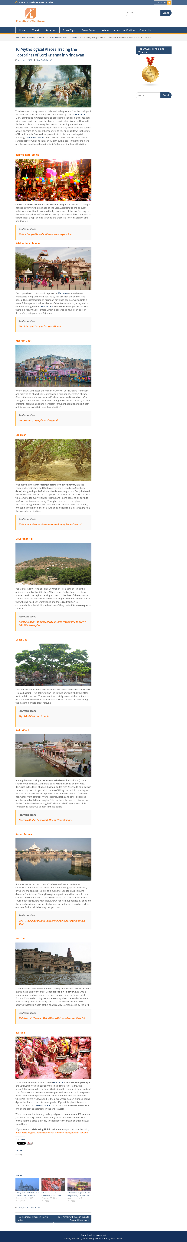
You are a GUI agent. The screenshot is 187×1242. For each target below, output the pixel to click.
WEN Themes (116, 1238)
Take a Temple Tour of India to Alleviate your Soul (45, 234)
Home (22, 30)
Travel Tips (69, 30)
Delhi (30, 137)
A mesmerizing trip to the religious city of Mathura (78, 1194)
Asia (104, 30)
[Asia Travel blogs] (150, 86)
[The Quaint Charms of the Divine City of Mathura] (27, 1184)
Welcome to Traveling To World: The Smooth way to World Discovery (46, 37)
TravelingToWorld (43, 60)
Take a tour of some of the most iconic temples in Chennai (50, 524)
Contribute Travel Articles (40, 2)
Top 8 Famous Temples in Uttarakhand (40, 326)
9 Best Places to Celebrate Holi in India (51, 1194)
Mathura (80, 114)
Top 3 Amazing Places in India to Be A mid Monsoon (72, 1218)
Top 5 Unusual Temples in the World (38, 420)
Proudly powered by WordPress (78, 1238)
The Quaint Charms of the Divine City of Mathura (27, 1194)
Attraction (51, 30)
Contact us (161, 2)
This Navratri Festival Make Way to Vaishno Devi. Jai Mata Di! (52, 1018)
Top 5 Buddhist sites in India (34, 716)
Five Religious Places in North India (33, 1218)
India (25, 1207)
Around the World (122, 30)
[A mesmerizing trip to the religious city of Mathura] (79, 1184)
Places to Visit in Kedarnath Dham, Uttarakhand (45, 820)
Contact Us (145, 30)
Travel (35, 30)
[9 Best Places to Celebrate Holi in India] (53, 1184)
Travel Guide (88, 30)
